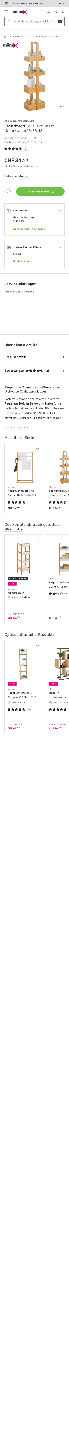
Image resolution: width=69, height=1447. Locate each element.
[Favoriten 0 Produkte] (55, 12)
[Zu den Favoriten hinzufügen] (8, 191)
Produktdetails (15, 357)
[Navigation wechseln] (6, 12)
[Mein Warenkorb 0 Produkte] (63, 12)
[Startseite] (5, 36)
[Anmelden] (48, 12)
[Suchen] (9, 21)
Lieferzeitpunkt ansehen (29, 228)
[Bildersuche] (60, 21)
